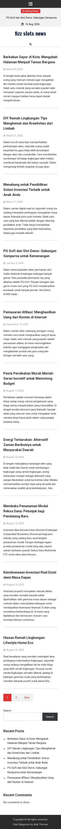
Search (7, 710)
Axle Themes (41, 824)
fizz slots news (30, 33)
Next (26, 697)
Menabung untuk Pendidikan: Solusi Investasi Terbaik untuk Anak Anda (26, 190)
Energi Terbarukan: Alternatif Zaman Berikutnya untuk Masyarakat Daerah (25, 445)
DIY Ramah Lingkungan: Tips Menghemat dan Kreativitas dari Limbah (28, 123)
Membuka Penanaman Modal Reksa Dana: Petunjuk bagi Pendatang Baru (25, 511)
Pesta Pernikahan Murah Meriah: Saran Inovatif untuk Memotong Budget (28, 378)
